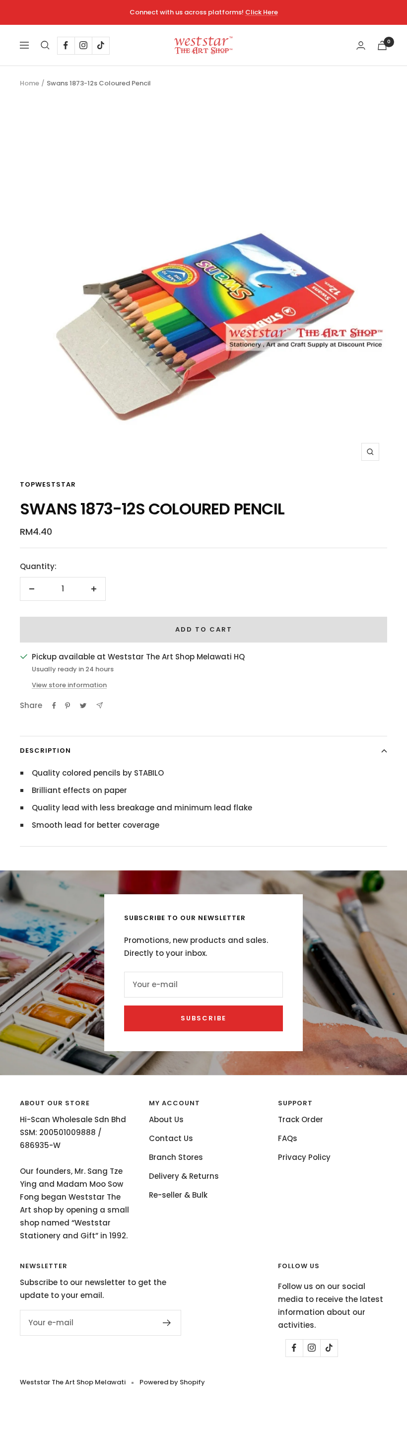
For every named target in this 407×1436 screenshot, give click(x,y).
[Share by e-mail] (99, 705)
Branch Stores (176, 1157)
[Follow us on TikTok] (100, 45)
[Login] (360, 45)
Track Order (300, 1119)
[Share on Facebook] (54, 705)
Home (29, 83)
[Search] (45, 45)
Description (45, 750)
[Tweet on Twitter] (83, 705)
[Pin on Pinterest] (67, 705)
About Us (166, 1119)
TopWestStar (48, 484)
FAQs (287, 1138)
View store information (69, 685)
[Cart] (382, 45)
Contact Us (171, 1138)
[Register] (167, 1322)
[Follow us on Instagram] (83, 45)
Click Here (261, 12)
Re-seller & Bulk (178, 1195)
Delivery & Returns (184, 1176)
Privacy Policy (304, 1157)
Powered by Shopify (172, 1382)
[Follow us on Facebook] (65, 45)
